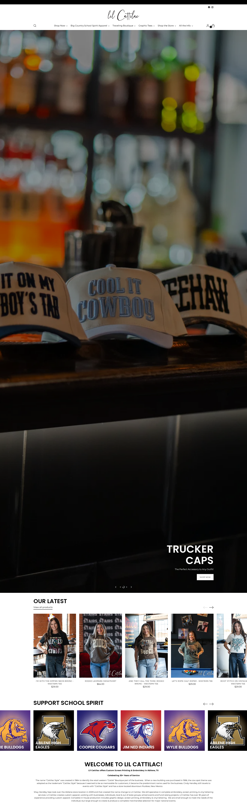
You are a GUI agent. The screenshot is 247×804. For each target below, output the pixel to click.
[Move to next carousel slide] (131, 587)
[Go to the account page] (206, 25)
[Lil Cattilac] (123, 15)
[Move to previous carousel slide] (116, 587)
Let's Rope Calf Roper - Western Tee (192, 681)
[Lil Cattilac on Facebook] (209, 7)
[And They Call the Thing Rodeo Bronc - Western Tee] (146, 646)
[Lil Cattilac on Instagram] (212, 7)
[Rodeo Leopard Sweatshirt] (100, 646)
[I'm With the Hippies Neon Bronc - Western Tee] (54, 646)
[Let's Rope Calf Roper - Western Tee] (192, 646)
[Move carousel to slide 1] (120, 587)
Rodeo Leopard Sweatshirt (100, 681)
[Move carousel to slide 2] (123, 587)
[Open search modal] (34, 25)
